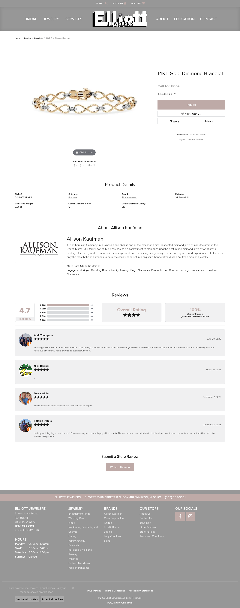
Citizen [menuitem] (108, 523)
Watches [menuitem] (73, 559)
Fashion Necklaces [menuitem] (79, 563)
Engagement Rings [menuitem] (79, 514)
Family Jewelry (120, 270)
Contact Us (146, 518)
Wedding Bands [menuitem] (77, 518)
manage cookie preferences (36, 591)
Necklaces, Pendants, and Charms (158, 270)
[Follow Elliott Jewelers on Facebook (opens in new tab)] (180, 516)
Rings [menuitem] (71, 523)
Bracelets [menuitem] (73, 545)
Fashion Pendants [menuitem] (78, 568)
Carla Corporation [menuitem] (114, 518)
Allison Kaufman (129, 197)
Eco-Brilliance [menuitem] (111, 527)
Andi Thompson (43, 335)
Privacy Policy (94, 590)
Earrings (184, 270)
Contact (208, 19)
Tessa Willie (41, 394)
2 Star (43, 316)
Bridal (31, 19)
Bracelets (38, 38)
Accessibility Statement (141, 590)
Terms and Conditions (152, 536)
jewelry (27, 38)
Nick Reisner (41, 366)
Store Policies (147, 532)
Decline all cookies (27, 599)
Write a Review (120, 467)
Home (17, 38)
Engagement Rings (78, 270)
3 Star (43, 312)
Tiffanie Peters (43, 421)
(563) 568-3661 (84, 165)
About (162, 19)
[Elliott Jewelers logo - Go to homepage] (120, 19)
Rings (133, 270)
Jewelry (51, 19)
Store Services (148, 527)
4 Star (43, 308)
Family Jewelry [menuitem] (76, 541)
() (92, 305)
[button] (101, 3)
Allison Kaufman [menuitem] (113, 514)
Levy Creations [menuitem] (112, 536)
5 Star (43, 305)
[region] (84, 100)
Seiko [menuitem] (107, 541)
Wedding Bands (100, 270)
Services (73, 19)
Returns (209, 121)
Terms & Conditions (115, 590)
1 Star (43, 320)
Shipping (174, 121)
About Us (145, 514)
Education (184, 19)
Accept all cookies (52, 599)
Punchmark (126, 602)
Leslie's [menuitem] (108, 532)
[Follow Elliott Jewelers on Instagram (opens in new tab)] (190, 516)
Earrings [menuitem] (72, 536)
